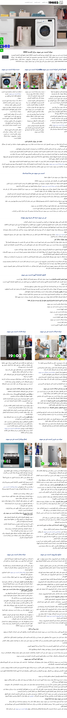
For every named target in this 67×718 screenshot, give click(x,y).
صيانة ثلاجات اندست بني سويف (12, 428)
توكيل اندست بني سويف (21, 709)
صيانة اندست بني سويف (15, 94)
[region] (33, 27)
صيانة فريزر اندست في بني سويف (52, 532)
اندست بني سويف (60, 234)
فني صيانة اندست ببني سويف (49, 186)
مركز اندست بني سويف (59, 125)
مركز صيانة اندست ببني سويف (57, 164)
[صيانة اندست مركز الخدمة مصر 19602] (55, 2)
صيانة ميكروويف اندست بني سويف (55, 616)
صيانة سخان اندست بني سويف (18, 572)
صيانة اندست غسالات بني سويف (46, 372)
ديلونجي (32, 696)
